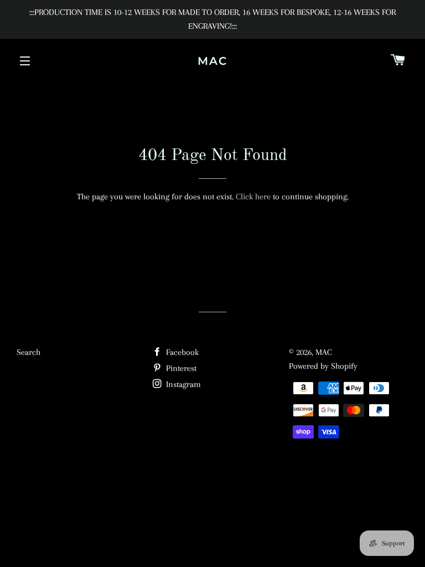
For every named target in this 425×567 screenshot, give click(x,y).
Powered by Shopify (323, 366)
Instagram (182, 384)
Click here (253, 197)
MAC (212, 61)
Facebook (181, 352)
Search (28, 352)
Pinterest (180, 368)
